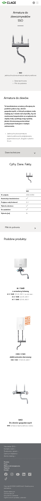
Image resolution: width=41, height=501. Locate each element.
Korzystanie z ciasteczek (11, 496)
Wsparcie (6, 468)
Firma (5, 464)
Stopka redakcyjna (9, 492)
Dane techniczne (20, 81)
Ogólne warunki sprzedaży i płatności (15, 498)
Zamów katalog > (10, 456)
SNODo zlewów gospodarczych (20, 421)
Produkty (6, 462)
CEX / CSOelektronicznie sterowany (20, 355)
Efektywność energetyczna (12, 466)
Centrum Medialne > (11, 453)
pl (34, 3)
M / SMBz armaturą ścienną (20, 290)
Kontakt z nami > (9, 449)
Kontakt (6, 470)
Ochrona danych (9, 494)
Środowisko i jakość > (11, 451)
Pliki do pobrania (20, 83)
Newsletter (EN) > (10, 446)
